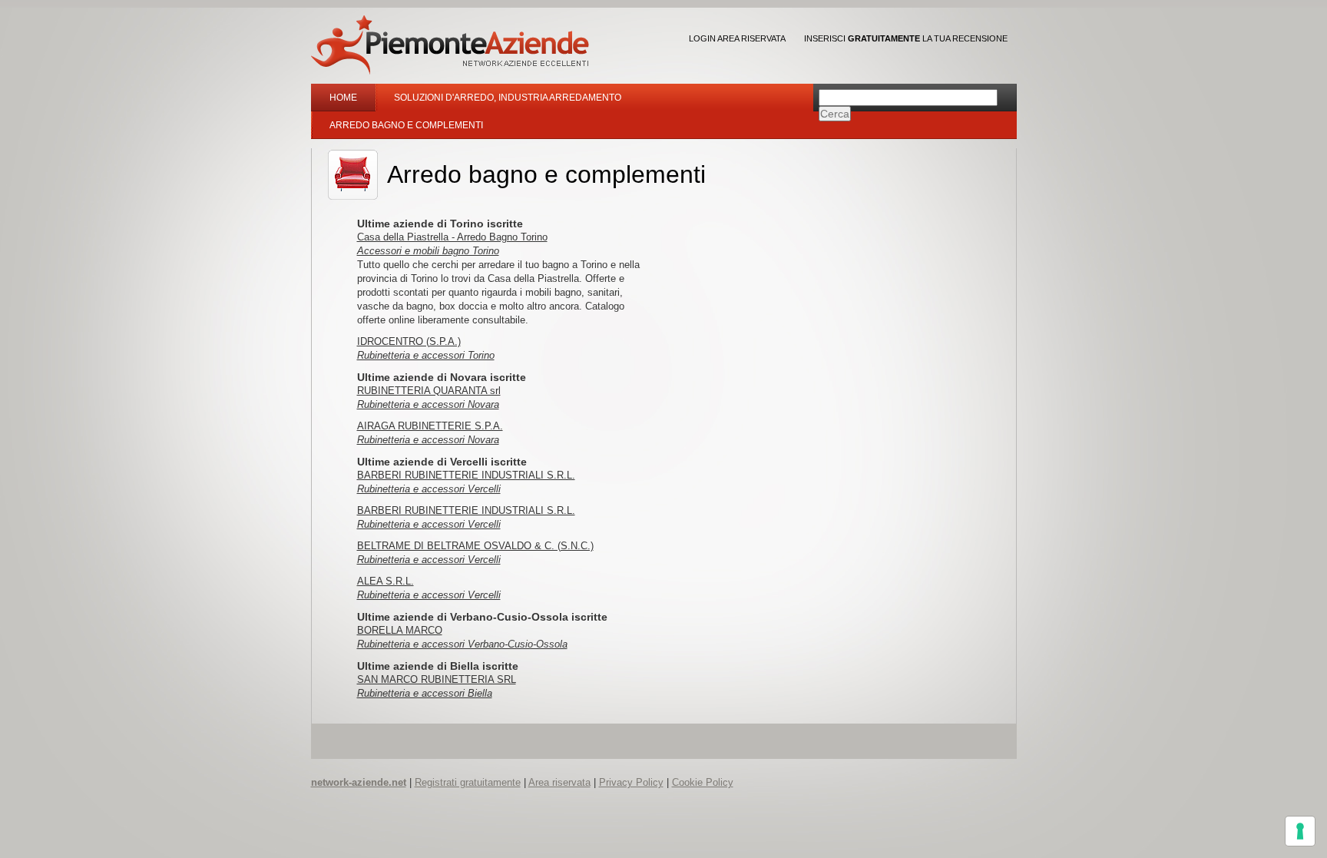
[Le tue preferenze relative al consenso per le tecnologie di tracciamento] (1300, 831)
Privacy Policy (631, 782)
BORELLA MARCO (399, 630)
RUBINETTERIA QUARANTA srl (429, 390)
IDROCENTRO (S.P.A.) (409, 341)
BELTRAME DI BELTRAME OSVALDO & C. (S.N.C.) (475, 546)
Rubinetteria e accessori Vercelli (429, 489)
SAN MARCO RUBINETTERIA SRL (436, 679)
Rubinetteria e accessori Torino (426, 355)
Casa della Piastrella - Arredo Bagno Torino (452, 237)
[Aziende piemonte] (450, 45)
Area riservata (559, 782)
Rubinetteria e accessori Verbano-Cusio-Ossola (462, 644)
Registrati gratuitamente (468, 782)
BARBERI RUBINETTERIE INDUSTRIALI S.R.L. (466, 475)
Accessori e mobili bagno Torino (428, 251)
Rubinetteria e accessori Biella (424, 693)
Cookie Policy (702, 782)
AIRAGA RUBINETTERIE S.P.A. (430, 426)
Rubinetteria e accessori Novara (428, 404)
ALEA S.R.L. (385, 581)
